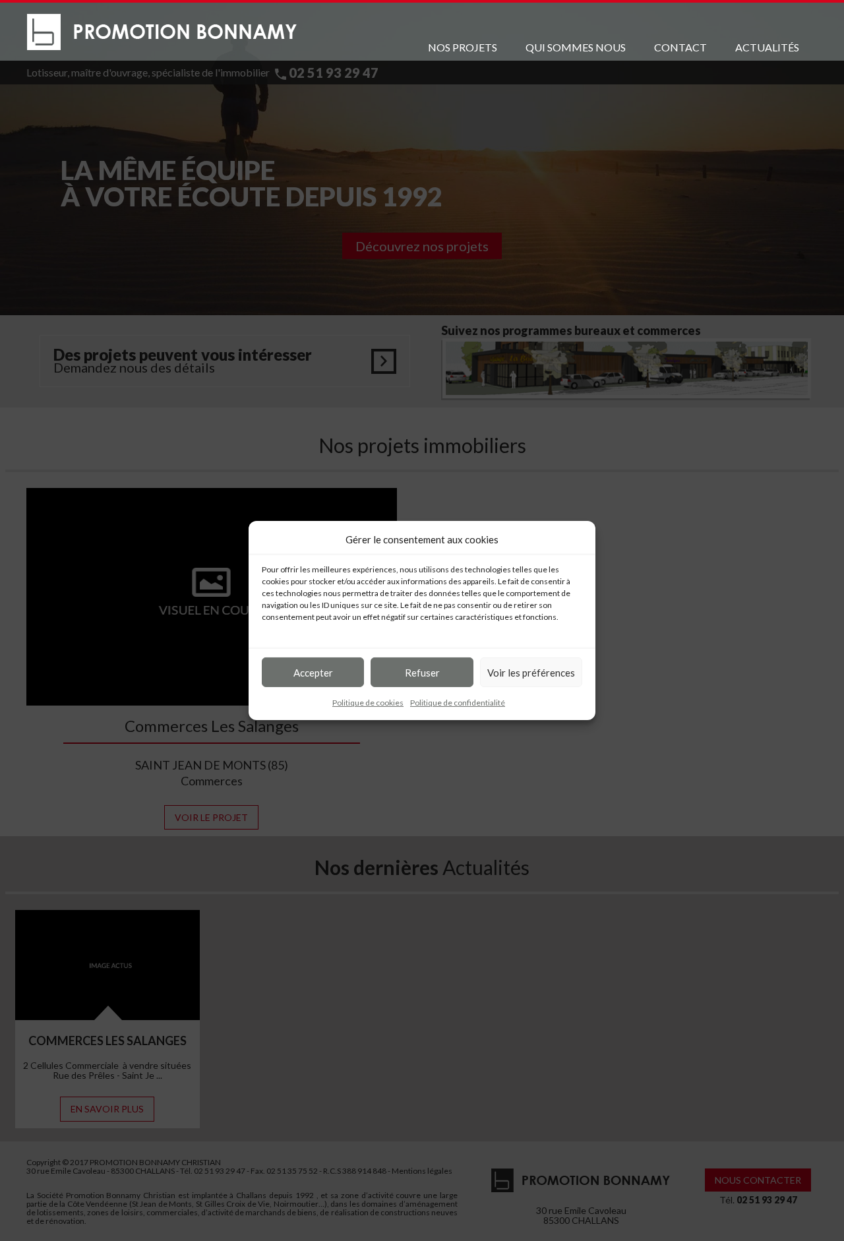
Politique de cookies (368, 703)
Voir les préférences (531, 672)
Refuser (422, 672)
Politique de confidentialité (457, 703)
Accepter (313, 672)
